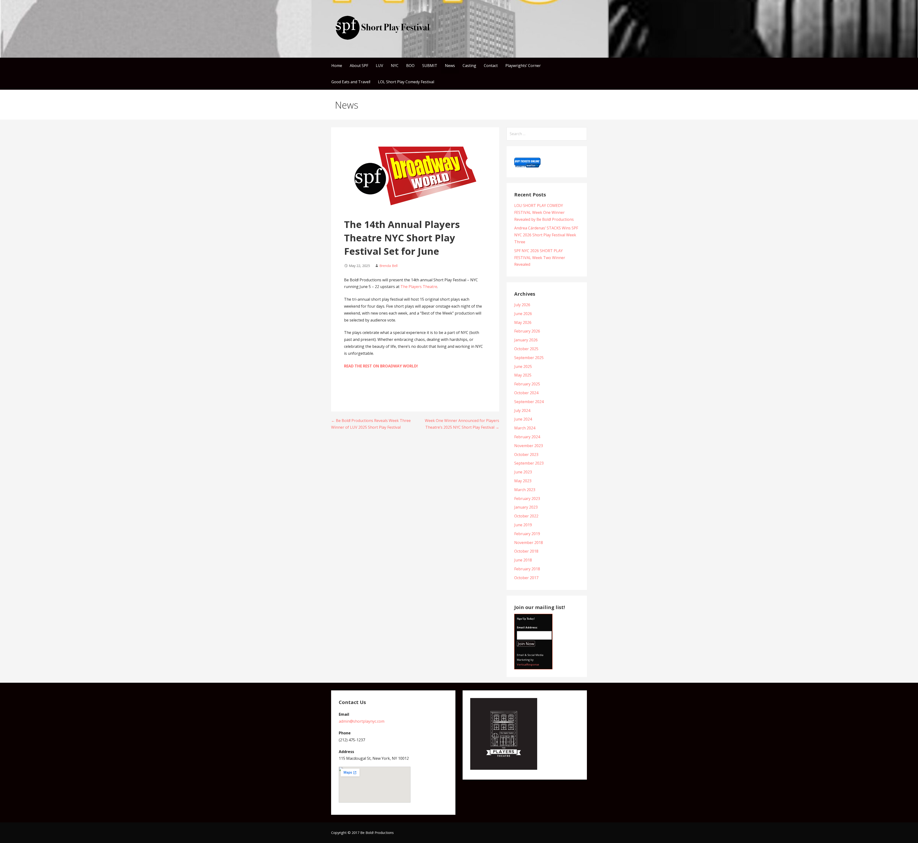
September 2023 (529, 463)
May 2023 (522, 480)
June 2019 (523, 524)
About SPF (359, 65)
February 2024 (527, 436)
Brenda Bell (388, 265)
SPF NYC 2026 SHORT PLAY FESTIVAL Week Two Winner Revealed (539, 257)
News (450, 65)
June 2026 (523, 313)
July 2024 (522, 410)
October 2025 (526, 348)
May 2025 (522, 375)
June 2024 (523, 419)
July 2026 (522, 304)
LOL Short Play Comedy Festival (406, 81)
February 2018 (527, 568)
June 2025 (523, 366)
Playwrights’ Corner (523, 65)
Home (336, 65)
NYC (395, 65)
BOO (410, 65)
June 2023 (523, 472)
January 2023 (526, 507)
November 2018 (528, 542)
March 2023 (524, 489)
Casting (469, 65)
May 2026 (522, 322)
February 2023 (527, 498)
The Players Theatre (418, 286)
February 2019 (527, 533)
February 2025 (527, 384)
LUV (379, 65)
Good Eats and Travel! (350, 81)
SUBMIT (429, 65)
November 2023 (528, 445)
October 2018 (526, 551)
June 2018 (523, 560)
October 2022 (526, 516)
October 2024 (526, 392)
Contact (491, 65)
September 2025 (529, 357)
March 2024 (524, 428)
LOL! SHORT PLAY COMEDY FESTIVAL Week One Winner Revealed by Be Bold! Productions (544, 212)
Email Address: (527, 627)
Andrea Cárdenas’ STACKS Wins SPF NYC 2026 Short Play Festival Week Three (546, 234)
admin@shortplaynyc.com (361, 721)
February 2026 (527, 331)
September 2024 (529, 401)
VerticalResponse (528, 664)
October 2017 (526, 577)
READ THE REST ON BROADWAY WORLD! (381, 366)
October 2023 (526, 454)
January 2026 (526, 340)
